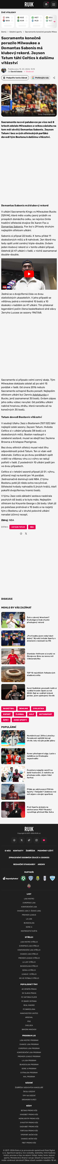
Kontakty (18, 851)
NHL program (29, 1077)
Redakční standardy (24, 864)
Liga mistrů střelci (29, 942)
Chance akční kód (29, 1139)
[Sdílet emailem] (30, 533)
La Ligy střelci (29, 962)
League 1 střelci (29, 974)
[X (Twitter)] (22, 840)
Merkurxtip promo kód (29, 1119)
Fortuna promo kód (29, 1131)
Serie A (29, 927)
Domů (3, 32)
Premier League (29, 915)
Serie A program (29, 1069)
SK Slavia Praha (29, 993)
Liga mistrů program (29, 1040)
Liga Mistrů (29, 899)
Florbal (20, 714)
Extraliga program (29, 1073)
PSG (29, 1021)
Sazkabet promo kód (29, 1127)
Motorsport (45, 714)
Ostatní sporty (15, 32)
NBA (32, 527)
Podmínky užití (45, 851)
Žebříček (30, 851)
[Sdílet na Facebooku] (21, 533)
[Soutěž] (46, 4)
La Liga (29, 919)
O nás (8, 851)
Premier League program (29, 1056)
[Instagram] (36, 840)
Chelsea (29, 1025)
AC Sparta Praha (29, 989)
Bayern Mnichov (29, 1029)
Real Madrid (29, 1005)
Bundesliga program (29, 1065)
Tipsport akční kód (29, 1135)
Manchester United (29, 1013)
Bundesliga (29, 923)
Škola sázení (29, 1092)
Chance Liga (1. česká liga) (29, 911)
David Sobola (15, 71)
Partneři (29, 872)
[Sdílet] (54, 77)
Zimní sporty (20, 720)
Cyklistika (38, 708)
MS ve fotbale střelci (29, 978)
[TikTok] (29, 840)
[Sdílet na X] (26, 533)
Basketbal (8, 708)
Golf (31, 714)
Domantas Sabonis (12, 226)
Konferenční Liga (29, 907)
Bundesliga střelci (29, 966)
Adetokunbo (39, 394)
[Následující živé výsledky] (53, 21)
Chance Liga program (29, 1044)
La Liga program (29, 1061)
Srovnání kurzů (29, 1100)
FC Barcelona (29, 1009)
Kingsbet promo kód (29, 1115)
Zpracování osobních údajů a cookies (29, 857)
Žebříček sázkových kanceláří (29, 1088)
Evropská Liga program (29, 1048)
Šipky (6, 720)
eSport (7, 714)
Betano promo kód (29, 1111)
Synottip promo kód (29, 1123)
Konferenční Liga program (29, 1052)
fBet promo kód (29, 1143)
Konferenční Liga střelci (29, 950)
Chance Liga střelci (29, 954)
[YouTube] (44, 840)
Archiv (41, 864)
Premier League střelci (29, 958)
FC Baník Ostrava (29, 1001)
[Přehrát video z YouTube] (29, 274)
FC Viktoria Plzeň (29, 997)
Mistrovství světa (29, 931)
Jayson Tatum (18, 527)
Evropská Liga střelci (29, 946)
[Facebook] (14, 840)
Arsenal (29, 1017)
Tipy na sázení (29, 1096)
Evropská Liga (29, 903)
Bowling (23, 708)
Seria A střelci (29, 970)
